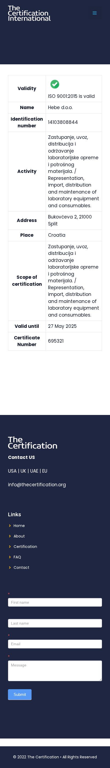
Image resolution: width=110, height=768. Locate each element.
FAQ (17, 557)
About (19, 536)
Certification (25, 546)
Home (19, 525)
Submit (20, 694)
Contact (21, 567)
